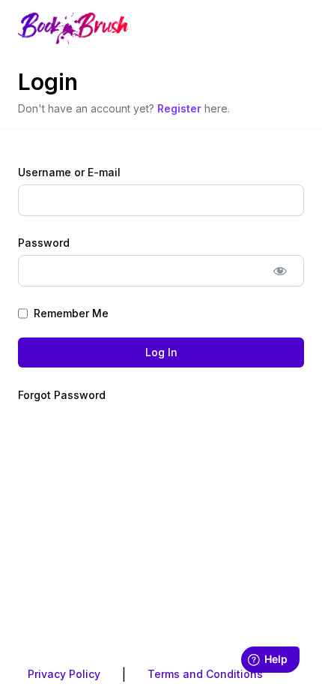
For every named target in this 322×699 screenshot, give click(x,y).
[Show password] (279, 270)
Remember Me (71, 313)
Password (44, 242)
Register (179, 108)
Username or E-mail (69, 172)
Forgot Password (62, 394)
